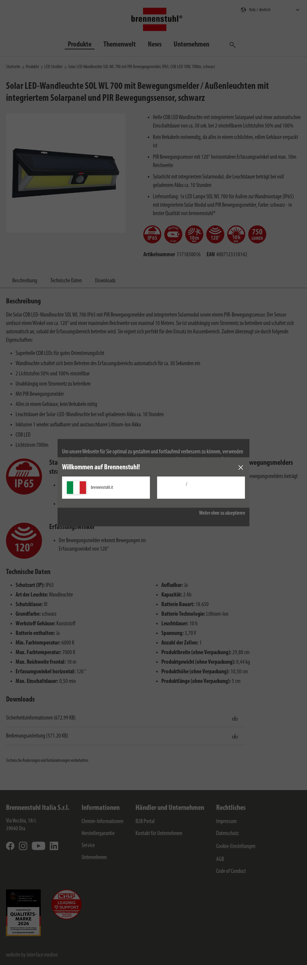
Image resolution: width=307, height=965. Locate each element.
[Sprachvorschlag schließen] (241, 467)
